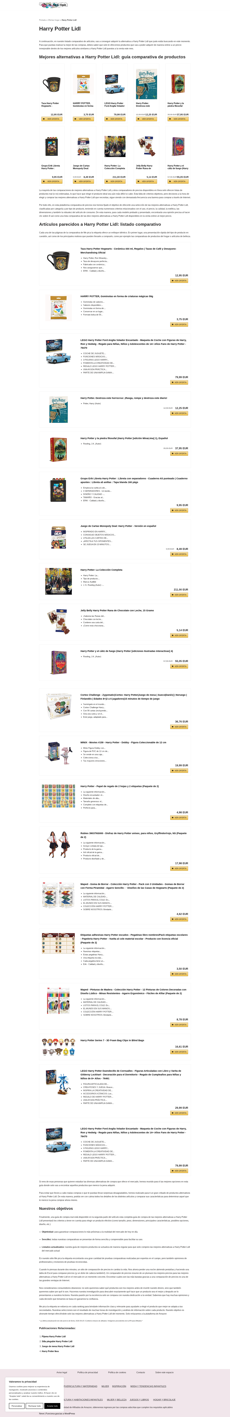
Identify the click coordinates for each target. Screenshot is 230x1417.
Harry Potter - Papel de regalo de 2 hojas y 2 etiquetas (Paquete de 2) (120, 786)
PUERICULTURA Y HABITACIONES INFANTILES (79, 1400)
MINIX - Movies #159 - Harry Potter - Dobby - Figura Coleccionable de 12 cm (123, 742)
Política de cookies (117, 1372)
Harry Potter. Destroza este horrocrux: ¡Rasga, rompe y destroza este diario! (124, 398)
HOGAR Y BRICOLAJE (164, 1400)
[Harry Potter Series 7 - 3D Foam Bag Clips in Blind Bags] (58, 1047)
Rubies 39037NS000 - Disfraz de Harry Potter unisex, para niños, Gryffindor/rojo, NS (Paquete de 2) (134, 835)
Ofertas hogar (54, 20)
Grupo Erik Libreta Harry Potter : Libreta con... (50, 167)
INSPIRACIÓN (119, 1386)
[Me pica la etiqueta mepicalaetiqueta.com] (53, 5)
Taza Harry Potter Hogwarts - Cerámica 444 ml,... (50, 104)
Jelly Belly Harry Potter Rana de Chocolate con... (144, 167)
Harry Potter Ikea (50, 1351)
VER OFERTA (53, 119)
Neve (41, 1413)
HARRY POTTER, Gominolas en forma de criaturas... (83, 104)
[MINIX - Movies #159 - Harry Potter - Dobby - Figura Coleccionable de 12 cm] (58, 754)
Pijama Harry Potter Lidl (54, 1336)
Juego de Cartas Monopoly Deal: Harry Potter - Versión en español (118, 526)
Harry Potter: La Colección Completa (114, 167)
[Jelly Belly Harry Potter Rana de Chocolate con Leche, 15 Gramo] (146, 146)
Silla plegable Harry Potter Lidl (57, 1341)
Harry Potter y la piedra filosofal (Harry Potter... (176, 104)
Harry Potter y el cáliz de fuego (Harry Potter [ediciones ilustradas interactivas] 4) (127, 651)
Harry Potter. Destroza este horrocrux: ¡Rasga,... (146, 104)
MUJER (105, 1386)
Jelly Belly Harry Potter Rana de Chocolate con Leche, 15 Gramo (117, 610)
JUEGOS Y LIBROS (139, 1400)
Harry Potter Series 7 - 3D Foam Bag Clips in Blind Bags (112, 1040)
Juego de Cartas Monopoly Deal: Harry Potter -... (81, 167)
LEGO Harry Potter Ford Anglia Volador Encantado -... (114, 104)
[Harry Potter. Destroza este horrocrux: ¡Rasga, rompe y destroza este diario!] (146, 84)
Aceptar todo (52, 1406)
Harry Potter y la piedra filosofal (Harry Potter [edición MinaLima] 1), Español (124, 438)
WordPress (69, 1413)
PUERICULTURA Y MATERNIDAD (80, 1386)
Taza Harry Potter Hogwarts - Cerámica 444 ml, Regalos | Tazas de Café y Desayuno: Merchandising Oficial (128, 250)
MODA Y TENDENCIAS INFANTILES (148, 1386)
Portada (42, 20)
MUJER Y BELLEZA (117, 1400)
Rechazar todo (34, 1406)
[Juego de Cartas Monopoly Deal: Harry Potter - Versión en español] (83, 146)
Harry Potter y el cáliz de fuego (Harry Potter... (178, 167)
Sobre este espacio (164, 1372)
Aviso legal (62, 1372)
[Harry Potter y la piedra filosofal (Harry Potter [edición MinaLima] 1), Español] (178, 84)
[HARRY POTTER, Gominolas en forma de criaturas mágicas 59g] (83, 84)
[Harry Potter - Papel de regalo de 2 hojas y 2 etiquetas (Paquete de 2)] (58, 796)
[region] (34, 1394)
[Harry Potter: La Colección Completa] (115, 146)
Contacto (140, 1372)
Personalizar (17, 1406)
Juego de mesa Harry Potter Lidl (58, 1346)
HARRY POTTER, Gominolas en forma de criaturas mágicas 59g (117, 296)
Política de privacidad (87, 1372)
